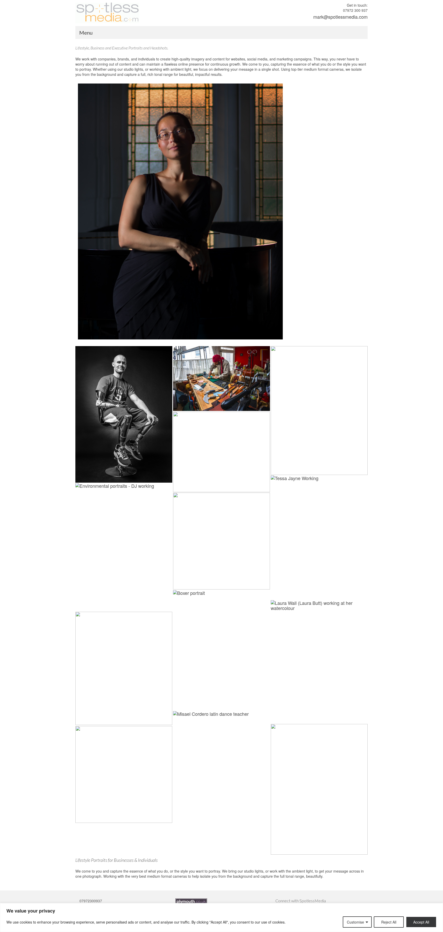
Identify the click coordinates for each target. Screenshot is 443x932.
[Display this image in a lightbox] (123, 414)
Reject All (388, 922)
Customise (355, 922)
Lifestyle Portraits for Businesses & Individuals (116, 860)
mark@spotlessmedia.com (340, 16)
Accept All (421, 922)
